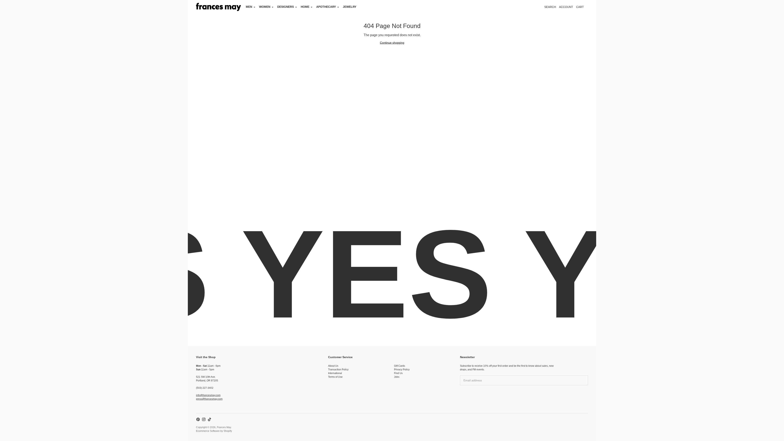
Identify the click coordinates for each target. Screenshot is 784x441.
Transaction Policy (338, 369)
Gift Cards (399, 365)
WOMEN (264, 6)
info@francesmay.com (208, 395)
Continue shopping (392, 42)
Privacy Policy (402, 369)
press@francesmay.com (209, 399)
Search (550, 7)
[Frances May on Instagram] (204, 419)
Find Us (398, 373)
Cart (582, 8)
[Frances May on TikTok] (209, 419)
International (335, 373)
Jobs (396, 376)
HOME (305, 6)
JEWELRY (349, 6)
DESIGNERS (285, 6)
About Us (333, 365)
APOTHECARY (326, 6)
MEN (249, 6)
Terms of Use (335, 376)
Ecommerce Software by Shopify (214, 431)
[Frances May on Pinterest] (198, 419)
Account (566, 7)
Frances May (224, 427)
